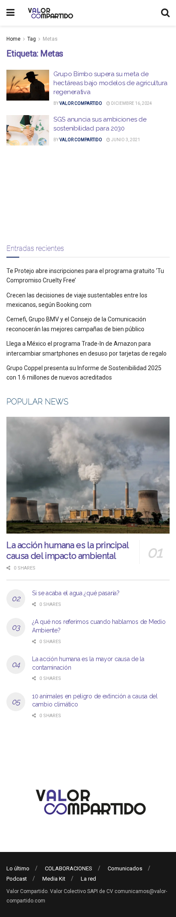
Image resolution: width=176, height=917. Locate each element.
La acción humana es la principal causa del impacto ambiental (67, 550)
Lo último (17, 868)
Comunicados (125, 868)
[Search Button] (165, 13)
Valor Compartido (80, 103)
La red (88, 878)
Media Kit (53, 878)
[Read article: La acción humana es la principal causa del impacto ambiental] (88, 475)
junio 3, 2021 (125, 139)
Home (13, 39)
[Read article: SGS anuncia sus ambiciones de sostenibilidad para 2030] (27, 130)
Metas (50, 39)
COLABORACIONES (68, 868)
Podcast (16, 878)
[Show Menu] (10, 13)
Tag (31, 39)
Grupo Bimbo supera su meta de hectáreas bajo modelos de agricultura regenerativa (110, 83)
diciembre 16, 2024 (131, 103)
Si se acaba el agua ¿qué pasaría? (76, 593)
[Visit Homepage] (49, 12)
